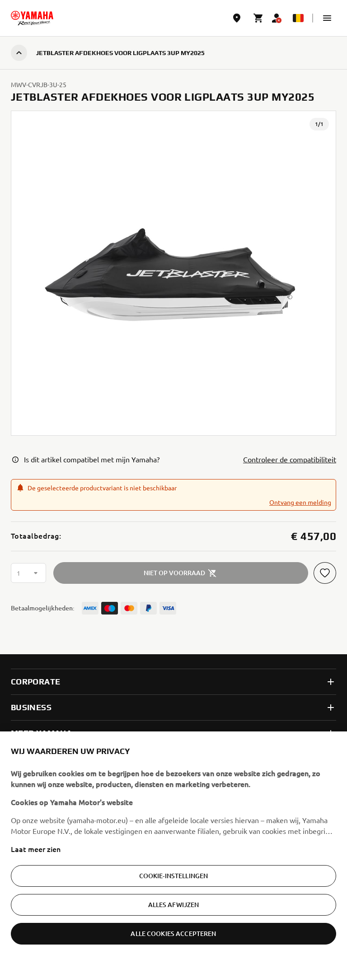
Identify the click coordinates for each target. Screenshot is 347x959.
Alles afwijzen (173, 904)
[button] (327, 18)
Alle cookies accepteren (173, 933)
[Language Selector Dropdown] (298, 18)
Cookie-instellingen (173, 875)
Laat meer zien (36, 849)
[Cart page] (258, 18)
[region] (173, 845)
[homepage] (32, 18)
